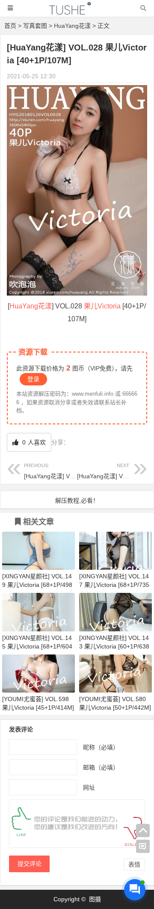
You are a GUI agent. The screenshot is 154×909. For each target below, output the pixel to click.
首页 (10, 25)
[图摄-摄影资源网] (77, 12)
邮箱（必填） (101, 767)
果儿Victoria (102, 306)
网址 (89, 787)
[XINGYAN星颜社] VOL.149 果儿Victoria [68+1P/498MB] (37, 585)
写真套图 (35, 25)
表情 (134, 864)
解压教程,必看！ (77, 500)
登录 (33, 379)
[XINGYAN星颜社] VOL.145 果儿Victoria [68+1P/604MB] (37, 646)
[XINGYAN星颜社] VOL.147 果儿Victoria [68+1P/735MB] (114, 585)
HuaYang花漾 (72, 25)
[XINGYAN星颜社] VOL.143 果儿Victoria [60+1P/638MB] (114, 646)
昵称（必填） (101, 747)
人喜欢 (33, 442)
